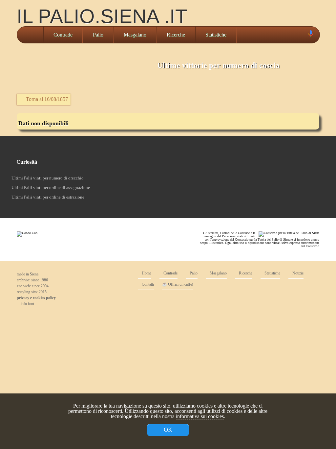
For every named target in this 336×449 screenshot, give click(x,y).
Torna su (163, 315)
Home (146, 273)
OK (168, 429)
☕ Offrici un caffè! (177, 284)
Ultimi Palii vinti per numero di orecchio (47, 178)
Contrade (63, 34)
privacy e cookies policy (36, 297)
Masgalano (135, 34)
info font (27, 303)
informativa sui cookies (200, 416)
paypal (286, 300)
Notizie (297, 273)
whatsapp (312, 300)
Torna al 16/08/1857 (46, 99)
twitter (273, 300)
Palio (98, 34)
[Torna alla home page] (30, 35)
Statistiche (215, 34)
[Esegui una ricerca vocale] (310, 35)
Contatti (147, 284)
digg (299, 300)
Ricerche (176, 34)
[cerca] (303, 35)
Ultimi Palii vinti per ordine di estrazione (47, 197)
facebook (260, 300)
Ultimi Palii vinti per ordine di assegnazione (50, 187)
